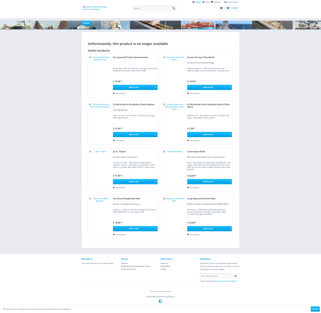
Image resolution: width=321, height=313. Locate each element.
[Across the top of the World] (174, 75)
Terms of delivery (128, 269)
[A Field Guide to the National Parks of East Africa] (174, 122)
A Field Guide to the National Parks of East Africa (208, 105)
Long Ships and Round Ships (201, 198)
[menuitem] (154, 8)
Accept (315, 309)
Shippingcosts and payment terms (135, 266)
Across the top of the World (200, 57)
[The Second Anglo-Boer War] (99, 216)
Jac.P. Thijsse (119, 151)
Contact (124, 263)
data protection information (224, 281)
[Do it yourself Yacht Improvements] (99, 75)
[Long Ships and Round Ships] (174, 216)
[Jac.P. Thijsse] (99, 169)
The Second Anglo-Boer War (126, 198)
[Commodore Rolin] (174, 169)
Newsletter (165, 266)
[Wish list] (221, 8)
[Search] (173, 8)
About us (164, 263)
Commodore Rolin (196, 151)
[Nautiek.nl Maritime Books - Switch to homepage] (98, 11)
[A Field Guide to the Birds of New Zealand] (99, 122)
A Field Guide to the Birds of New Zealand (133, 104)
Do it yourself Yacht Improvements (130, 57)
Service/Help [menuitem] (232, 2)
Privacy (163, 269)
